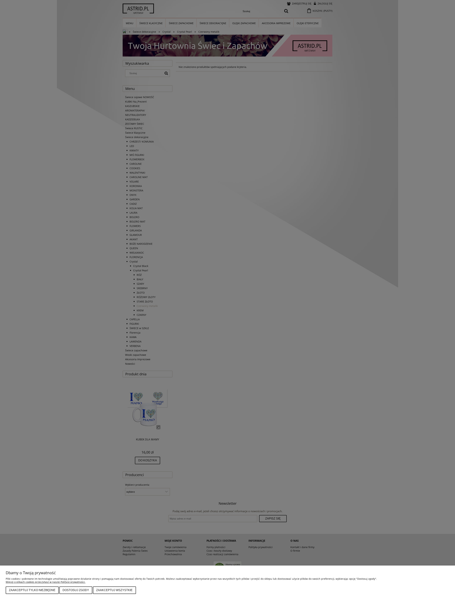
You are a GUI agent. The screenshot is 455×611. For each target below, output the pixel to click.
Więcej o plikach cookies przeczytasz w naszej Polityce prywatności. (45, 582)
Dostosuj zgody (76, 590)
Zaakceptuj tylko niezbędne (32, 590)
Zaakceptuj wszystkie (114, 590)
